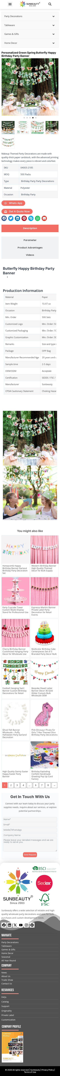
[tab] (30, 228)
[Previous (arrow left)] (5, 538)
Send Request (30, 854)
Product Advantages (30, 248)
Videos (30, 255)
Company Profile (11, 1026)
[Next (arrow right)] (55, 538)
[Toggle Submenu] (53, 16)
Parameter (30, 240)
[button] (10, 4)
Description (30, 228)
